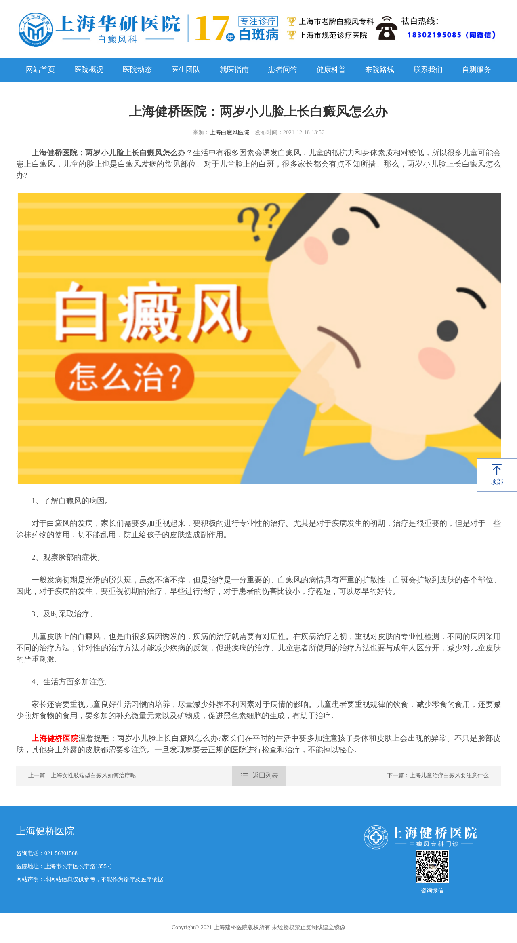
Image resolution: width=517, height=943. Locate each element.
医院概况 (88, 70)
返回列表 (259, 776)
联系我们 (428, 70)
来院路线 (379, 70)
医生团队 (185, 70)
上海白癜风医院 (229, 133)
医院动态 (137, 70)
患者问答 (282, 70)
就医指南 (234, 70)
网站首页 (40, 70)
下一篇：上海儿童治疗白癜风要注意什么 (438, 776)
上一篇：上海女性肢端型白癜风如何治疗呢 (82, 776)
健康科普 (331, 70)
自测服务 (476, 70)
